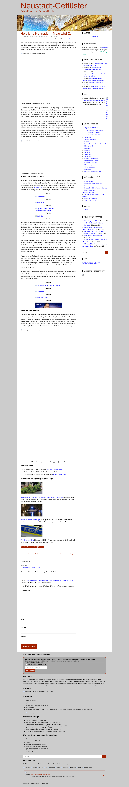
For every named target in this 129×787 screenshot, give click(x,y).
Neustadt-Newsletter (90, 163)
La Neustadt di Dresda (93, 135)
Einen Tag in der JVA (90, 221)
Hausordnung (88, 181)
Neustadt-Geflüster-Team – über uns (95, 188)
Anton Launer (38, 36)
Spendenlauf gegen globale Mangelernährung (38, 724)
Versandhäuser (30, 707)
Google (68, 39)
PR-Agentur (29, 704)
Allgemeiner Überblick (91, 128)
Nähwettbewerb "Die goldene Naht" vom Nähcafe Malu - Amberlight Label (50, 580)
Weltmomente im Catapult (67, 554)
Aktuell (45, 36)
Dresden (23, 546)
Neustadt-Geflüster (54, 5)
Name (22, 619)
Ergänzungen (25, 590)
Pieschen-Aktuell (87, 709)
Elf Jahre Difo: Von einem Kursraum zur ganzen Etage (41, 731)
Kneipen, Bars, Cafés (91, 160)
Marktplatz (87, 169)
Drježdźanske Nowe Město (94, 130)
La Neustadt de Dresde (93, 132)
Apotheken (87, 137)
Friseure (87, 148)
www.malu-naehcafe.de (54, 470)
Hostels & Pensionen (91, 158)
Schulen (87, 152)
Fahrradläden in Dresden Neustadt (95, 144)
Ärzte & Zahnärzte (90, 139)
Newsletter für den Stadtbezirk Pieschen (37, 705)
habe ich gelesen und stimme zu (36, 664)
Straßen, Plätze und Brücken (93, 171)
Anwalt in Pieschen (31, 700)
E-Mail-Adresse (26, 628)
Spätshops (87, 154)
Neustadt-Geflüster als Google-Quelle (93, 100)
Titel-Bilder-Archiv (90, 200)
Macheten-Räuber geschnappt (93, 235)
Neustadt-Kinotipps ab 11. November (33, 554)
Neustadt (40, 546)
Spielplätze (87, 156)
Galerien (87, 150)
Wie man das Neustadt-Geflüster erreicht (37, 748)
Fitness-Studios (89, 146)
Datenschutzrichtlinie (31, 661)
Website (23, 636)
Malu (28, 546)
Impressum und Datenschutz (93, 184)
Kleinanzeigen (88, 165)
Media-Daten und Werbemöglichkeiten (36, 746)
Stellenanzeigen (89, 167)
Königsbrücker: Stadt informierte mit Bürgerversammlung (41, 726)
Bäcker (86, 142)
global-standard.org (59, 474)
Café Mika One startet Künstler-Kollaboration (38, 722)
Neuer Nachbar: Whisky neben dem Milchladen (39, 729)
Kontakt (86, 186)
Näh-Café (34, 546)
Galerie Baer (38, 187)
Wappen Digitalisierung (32, 702)
